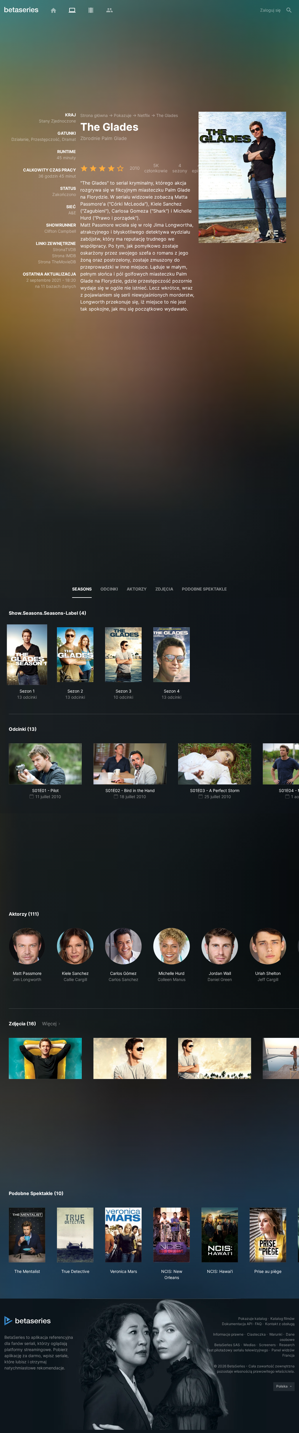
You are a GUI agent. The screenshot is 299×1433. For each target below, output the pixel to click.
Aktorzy (137, 588)
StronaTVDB (64, 249)
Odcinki (109, 588)
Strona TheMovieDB (57, 261)
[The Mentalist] (27, 1235)
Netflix (144, 115)
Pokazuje (122, 115)
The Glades (167, 115)
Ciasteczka (256, 1334)
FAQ (258, 1324)
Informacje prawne (228, 1334)
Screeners (267, 1345)
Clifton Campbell (60, 231)
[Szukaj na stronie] (289, 10)
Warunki (275, 1334)
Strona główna (94, 115)
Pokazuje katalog (252, 1318)
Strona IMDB (64, 255)
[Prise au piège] (268, 1235)
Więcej (49, 1023)
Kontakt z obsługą (280, 1324)
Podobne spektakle (204, 588)
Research (287, 1345)
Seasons (82, 588)
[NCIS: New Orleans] (171, 1235)
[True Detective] (75, 1235)
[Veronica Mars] (123, 1235)
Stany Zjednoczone (57, 120)
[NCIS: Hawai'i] (219, 1235)
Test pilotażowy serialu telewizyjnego (237, 1350)
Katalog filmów (282, 1318)
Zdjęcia (164, 588)
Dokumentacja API (237, 1324)
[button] (27, 961)
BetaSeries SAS (227, 1345)
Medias (249, 1345)
